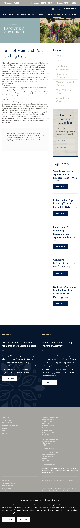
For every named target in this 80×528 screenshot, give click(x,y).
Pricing (74, 15)
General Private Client (63, 100)
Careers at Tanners (45, 15)
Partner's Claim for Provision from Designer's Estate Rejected (19, 344)
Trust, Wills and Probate (64, 91)
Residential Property (61, 75)
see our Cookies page (47, 510)
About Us (12, 15)
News (58, 60)
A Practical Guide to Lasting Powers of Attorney (57, 344)
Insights (57, 15)
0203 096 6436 (66, 3)
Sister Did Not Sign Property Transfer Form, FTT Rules (63, 203)
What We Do (32, 15)
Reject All (23, 520)
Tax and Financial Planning (65, 83)
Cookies (4, 491)
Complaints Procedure (9, 483)
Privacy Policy (6, 488)
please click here (19, 513)
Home (5, 15)
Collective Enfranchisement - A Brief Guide (64, 263)
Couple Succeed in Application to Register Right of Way (65, 174)
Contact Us (66, 15)
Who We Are (21, 15)
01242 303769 (41, 3)
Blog (58, 55)
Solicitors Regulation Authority (52, 491)
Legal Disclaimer (7, 486)
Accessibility (6, 480)
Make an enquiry (70, 9)
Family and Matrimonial (62, 67)
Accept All (8, 520)
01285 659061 (14, 3)
